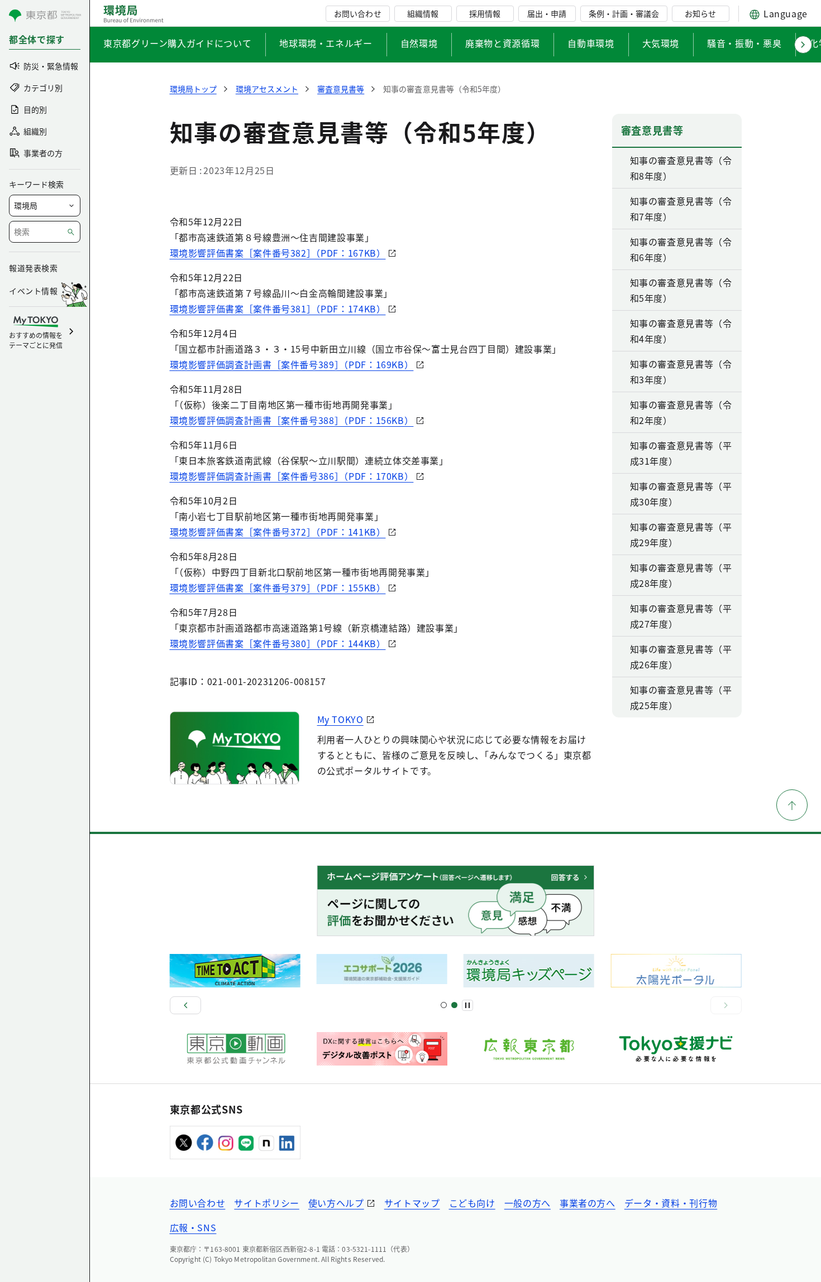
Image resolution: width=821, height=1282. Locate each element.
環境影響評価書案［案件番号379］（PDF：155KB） (278, 587)
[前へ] (185, 1005)
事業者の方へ (587, 1202)
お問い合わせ (357, 13)
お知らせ (700, 13)
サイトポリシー (266, 1202)
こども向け (472, 1202)
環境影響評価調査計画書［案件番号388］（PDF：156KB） (292, 420)
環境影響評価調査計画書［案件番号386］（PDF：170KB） (292, 476)
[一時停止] (467, 1005)
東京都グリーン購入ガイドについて (177, 43)
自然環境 (419, 43)
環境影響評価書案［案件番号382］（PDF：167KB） (278, 252)
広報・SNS (193, 1227)
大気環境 (661, 43)
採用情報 (484, 13)
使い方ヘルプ (336, 1202)
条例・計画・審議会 (624, 13)
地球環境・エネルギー (325, 43)
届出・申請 (546, 13)
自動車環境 (590, 43)
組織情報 (422, 13)
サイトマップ (412, 1202)
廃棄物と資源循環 (502, 43)
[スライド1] (444, 1005)
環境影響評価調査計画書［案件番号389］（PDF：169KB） (292, 364)
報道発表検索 (33, 267)
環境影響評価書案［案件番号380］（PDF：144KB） (278, 643)
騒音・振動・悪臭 (744, 43)
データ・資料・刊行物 (670, 1202)
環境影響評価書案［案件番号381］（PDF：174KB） (278, 308)
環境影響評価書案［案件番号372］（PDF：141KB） (278, 531)
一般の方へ (527, 1202)
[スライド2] (454, 1005)
